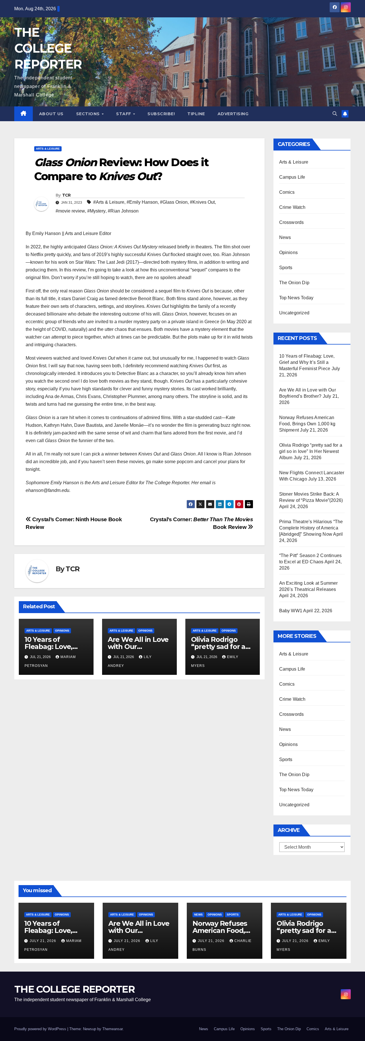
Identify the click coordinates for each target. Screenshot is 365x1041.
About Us (51, 113)
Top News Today (296, 297)
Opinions (62, 630)
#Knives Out (202, 202)
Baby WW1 (291, 610)
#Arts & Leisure (108, 202)
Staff (124, 113)
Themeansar (112, 1029)
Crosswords (291, 222)
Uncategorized (294, 312)
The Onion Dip (294, 282)
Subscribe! (161, 113)
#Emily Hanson (142, 202)
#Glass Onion (174, 202)
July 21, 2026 (43, 941)
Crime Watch (292, 207)
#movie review (70, 211)
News (285, 237)
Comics (287, 192)
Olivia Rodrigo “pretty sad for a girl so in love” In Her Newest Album (310, 451)
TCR (66, 195)
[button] (334, 113)
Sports (286, 267)
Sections (88, 113)
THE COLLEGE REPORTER (48, 48)
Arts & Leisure (48, 148)
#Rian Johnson (123, 211)
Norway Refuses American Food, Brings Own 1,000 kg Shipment (307, 423)
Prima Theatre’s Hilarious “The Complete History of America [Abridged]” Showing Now (311, 528)
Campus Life (292, 177)
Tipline (196, 113)
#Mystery (96, 211)
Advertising (233, 113)
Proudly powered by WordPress (40, 1029)
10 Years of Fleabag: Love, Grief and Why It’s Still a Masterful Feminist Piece (307, 362)
